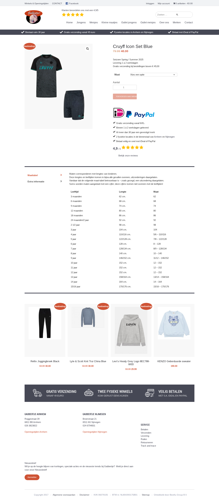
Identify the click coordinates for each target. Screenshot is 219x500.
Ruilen (144, 439)
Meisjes (94, 22)
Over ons (164, 22)
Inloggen (150, 3)
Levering (145, 436)
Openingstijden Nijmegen (95, 432)
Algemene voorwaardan (64, 495)
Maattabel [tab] (33, 175)
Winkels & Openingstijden (37, 3)
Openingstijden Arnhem (36, 432)
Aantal (116, 82)
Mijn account (164, 3)
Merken (177, 22)
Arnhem (158, 136)
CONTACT (57, 3)
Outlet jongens (129, 22)
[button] (87, 48)
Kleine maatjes (109, 22)
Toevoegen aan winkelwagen (126, 96)
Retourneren (147, 442)
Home (69, 22)
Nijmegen (170, 136)
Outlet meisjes (148, 22)
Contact (189, 22)
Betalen (144, 429)
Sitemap (146, 495)
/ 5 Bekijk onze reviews (125, 152)
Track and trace (148, 445)
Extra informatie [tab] (36, 181)
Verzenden (146, 432)
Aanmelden (32, 477)
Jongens (81, 22)
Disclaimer (84, 495)
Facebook (74, 3)
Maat (117, 74)
